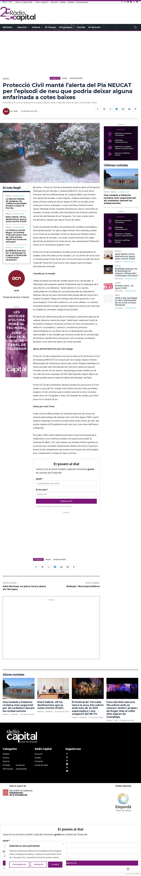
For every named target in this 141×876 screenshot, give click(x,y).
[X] (104, 109)
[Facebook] (121, 2)
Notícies (6, 79)
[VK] (129, 109)
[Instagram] (124, 2)
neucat (64, 78)
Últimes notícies (116, 165)
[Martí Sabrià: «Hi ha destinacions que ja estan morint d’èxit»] (108, 254)
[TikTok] (133, 2)
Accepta (55, 864)
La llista (118, 283)
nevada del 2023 (76, 78)
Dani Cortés (118, 308)
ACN (15, 111)
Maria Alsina (119, 278)
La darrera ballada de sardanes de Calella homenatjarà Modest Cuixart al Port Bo (16, 203)
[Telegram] (130, 2)
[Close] (63, 844)
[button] (135, 27)
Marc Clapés (119, 291)
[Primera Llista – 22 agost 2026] (108, 286)
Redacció (113, 192)
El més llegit (12, 188)
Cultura (8, 247)
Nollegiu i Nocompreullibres (83, 586)
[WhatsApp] (110, 109)
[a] (47, 736)
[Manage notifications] (128, 869)
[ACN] (6, 111)
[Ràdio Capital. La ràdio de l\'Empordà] (17, 14)
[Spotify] (127, 2)
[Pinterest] (135, 109)
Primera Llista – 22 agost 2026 (124, 286)
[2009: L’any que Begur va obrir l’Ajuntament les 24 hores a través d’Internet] (108, 298)
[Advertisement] (70, 53)
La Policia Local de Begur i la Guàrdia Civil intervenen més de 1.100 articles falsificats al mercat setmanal (16, 236)
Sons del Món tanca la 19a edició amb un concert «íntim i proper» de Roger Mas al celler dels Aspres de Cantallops (122, 709)
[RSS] (67, 761)
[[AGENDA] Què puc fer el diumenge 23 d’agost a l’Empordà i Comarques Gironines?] (108, 269)
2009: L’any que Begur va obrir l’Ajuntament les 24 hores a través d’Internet (126, 301)
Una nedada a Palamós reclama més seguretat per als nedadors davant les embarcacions (120, 199)
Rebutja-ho (38, 864)
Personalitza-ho (19, 864)
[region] (36, 856)
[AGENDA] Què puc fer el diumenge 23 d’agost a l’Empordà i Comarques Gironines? (16, 255)
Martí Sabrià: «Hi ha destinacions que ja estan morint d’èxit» (16, 219)
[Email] (123, 109)
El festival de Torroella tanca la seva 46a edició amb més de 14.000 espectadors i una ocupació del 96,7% (88, 708)
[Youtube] (137, 2)
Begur (117, 295)
